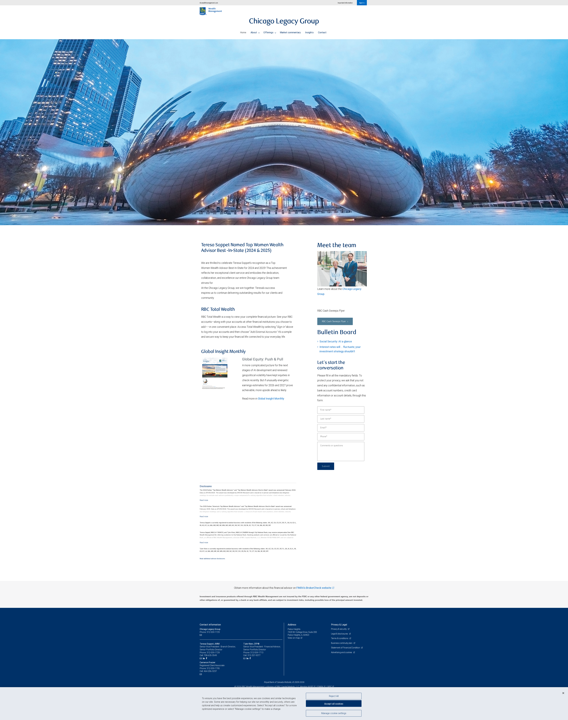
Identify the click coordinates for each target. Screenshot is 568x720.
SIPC (329, 686)
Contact (322, 32)
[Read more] (204, 500)
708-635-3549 (210, 655)
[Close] (563, 693)
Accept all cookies (333, 703)
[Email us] (201, 635)
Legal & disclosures (339, 633)
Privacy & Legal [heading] (339, 624)
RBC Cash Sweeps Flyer (334, 321)
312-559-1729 (213, 652)
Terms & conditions (340, 638)
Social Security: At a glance (336, 341)
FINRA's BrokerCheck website (313, 587)
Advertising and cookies (341, 652)
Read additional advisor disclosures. (212, 559)
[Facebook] (207, 658)
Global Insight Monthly (271, 398)
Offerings (268, 32)
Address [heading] (292, 624)
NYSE (310, 686)
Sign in (361, 3)
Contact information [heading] (210, 624)
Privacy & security (339, 629)
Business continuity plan (342, 643)
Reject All (334, 696)
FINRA (320, 686)
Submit (326, 466)
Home (243, 32)
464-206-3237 (210, 671)
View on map (294, 638)
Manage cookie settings (333, 713)
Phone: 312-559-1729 (210, 632)
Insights (309, 32)
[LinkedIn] (204, 658)
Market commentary (290, 32)
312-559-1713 (256, 652)
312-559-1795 (213, 668)
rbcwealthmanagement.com (209, 3)
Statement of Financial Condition (345, 647)
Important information (345, 3)
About (254, 32)
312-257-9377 (253, 655)
